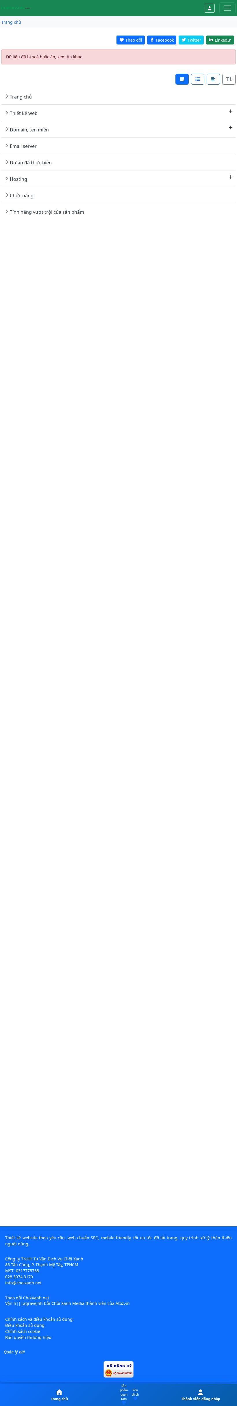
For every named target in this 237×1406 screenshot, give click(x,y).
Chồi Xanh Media (67, 1303)
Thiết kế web (24, 113)
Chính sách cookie (22, 1331)
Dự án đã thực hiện (31, 162)
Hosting (18, 179)
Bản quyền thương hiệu (28, 1337)
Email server (23, 146)
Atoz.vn (123, 1303)
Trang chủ (21, 97)
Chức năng (22, 195)
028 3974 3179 (19, 1276)
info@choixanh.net (23, 1283)
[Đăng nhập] (210, 8)
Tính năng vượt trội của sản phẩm (47, 212)
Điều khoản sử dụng (25, 1325)
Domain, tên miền (29, 130)
